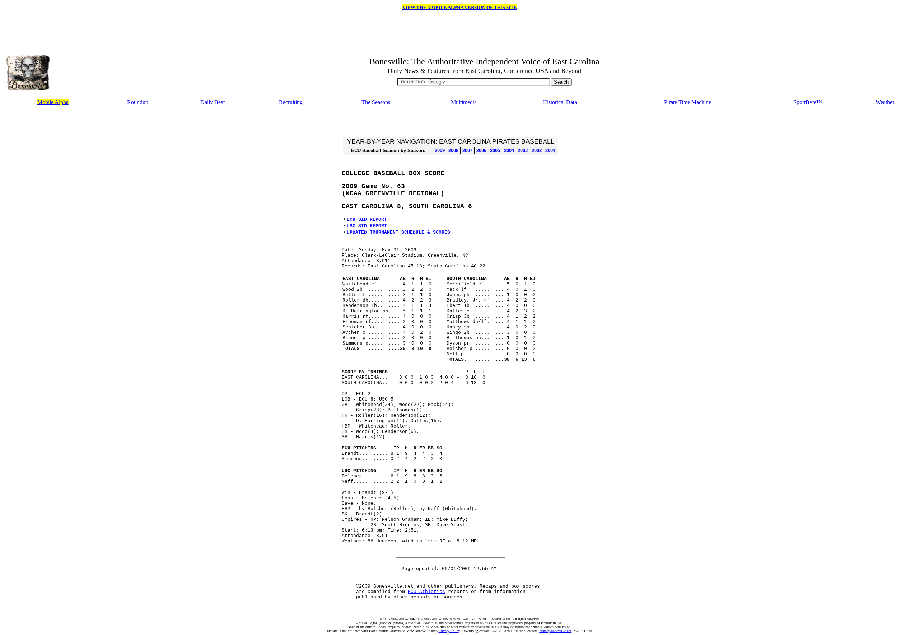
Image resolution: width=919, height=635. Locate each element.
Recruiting (291, 102)
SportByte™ (807, 102)
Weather (885, 102)
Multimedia (464, 102)
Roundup (137, 102)
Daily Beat (212, 102)
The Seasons (375, 102)
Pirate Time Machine (687, 102)
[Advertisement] (451, 121)
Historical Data (560, 102)
